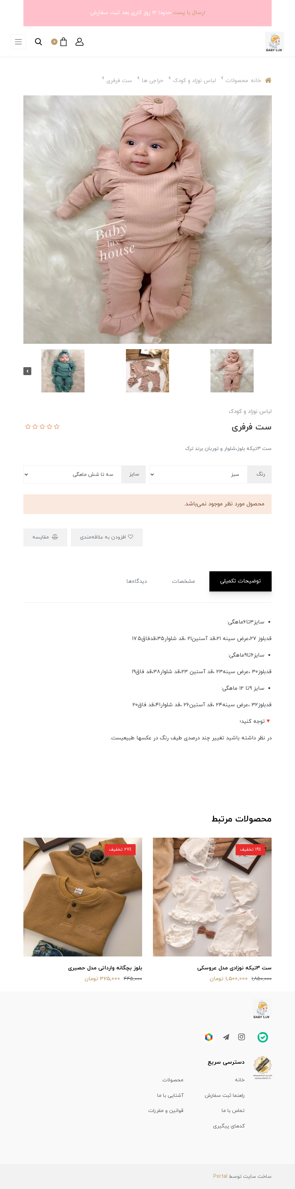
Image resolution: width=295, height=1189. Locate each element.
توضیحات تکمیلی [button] (240, 581)
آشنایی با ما (170, 1095)
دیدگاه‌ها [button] (136, 581)
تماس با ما (233, 1110)
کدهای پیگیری (229, 1126)
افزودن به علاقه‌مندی (103, 537)
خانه (240, 1080)
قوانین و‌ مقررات (165, 1110)
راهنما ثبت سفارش (225, 1095)
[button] (79, 42)
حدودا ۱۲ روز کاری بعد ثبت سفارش (130, 13)
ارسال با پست (188, 13)
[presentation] (268, 371)
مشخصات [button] (183, 581)
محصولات (172, 1080)
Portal (220, 1176)
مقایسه (41, 537)
